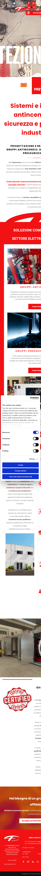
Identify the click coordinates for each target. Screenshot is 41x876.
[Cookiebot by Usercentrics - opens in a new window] (30, 398)
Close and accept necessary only (20, 476)
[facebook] (29, 3)
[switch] (36, 438)
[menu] (3, 6)
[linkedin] (29, 8)
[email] (34, 8)
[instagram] (33, 3)
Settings (32, 459)
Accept (20, 465)
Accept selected (20, 471)
